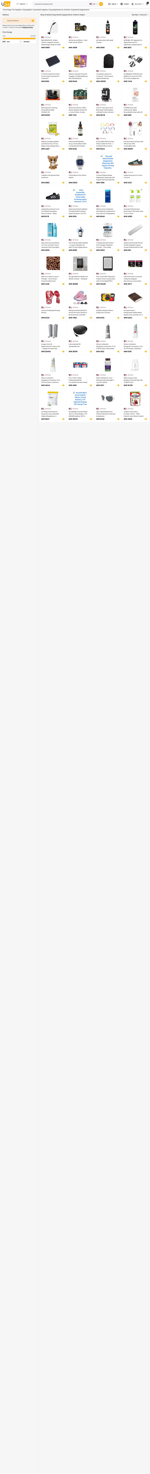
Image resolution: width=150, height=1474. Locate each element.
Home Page (7, 10)
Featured (143, 15)
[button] (113, 4)
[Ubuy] (6, 4)
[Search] (101, 4)
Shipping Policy (27, 27)
